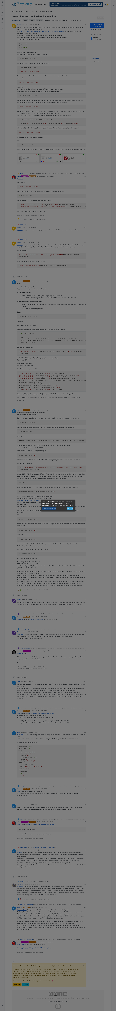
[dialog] (58, 505)
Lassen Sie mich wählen (49, 508)
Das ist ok (70, 508)
